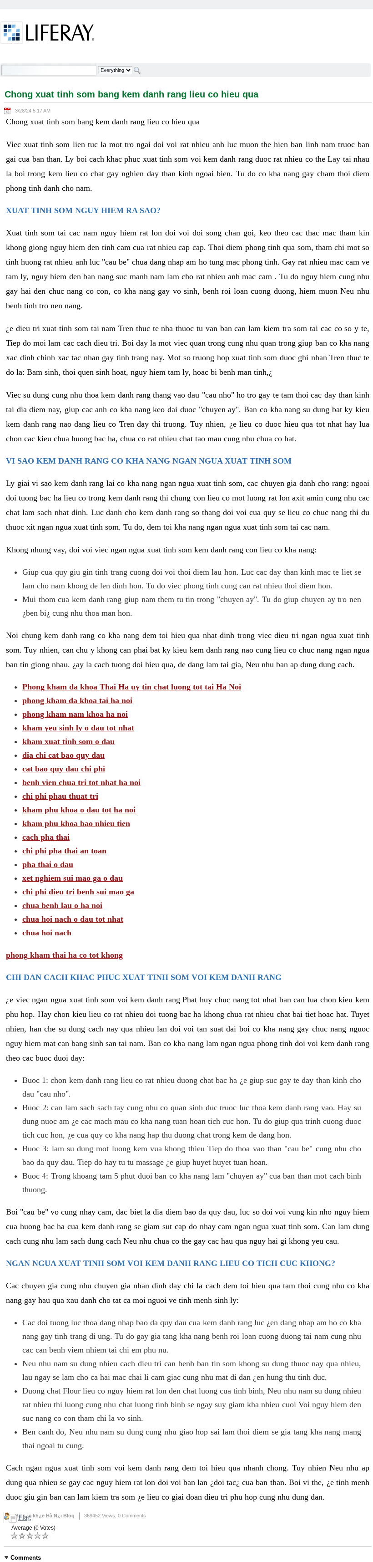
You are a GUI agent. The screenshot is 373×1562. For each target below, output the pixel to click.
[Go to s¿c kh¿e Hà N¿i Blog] (47, 34)
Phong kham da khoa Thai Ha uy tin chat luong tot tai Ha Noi (131, 686)
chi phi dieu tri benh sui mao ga (78, 891)
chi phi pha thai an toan (64, 850)
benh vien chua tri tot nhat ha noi (81, 782)
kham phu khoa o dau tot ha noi (79, 809)
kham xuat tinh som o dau (68, 741)
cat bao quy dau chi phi (63, 768)
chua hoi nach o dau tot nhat (72, 919)
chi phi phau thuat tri (60, 796)
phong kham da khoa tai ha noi (77, 700)
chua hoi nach (46, 932)
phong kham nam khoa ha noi (75, 714)
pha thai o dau (47, 864)
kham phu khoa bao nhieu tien (76, 823)
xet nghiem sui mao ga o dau (72, 878)
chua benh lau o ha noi (62, 905)
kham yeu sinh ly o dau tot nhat (78, 727)
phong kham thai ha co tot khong (64, 955)
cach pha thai (46, 837)
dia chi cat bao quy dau (63, 755)
